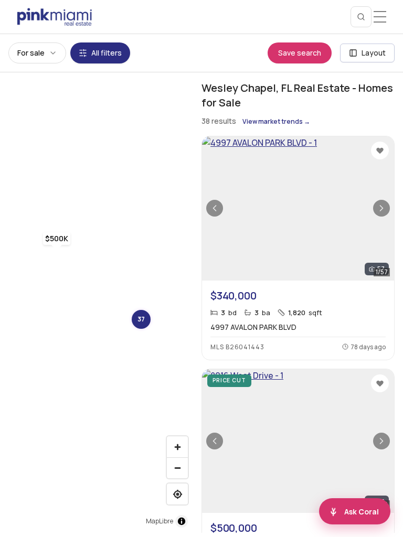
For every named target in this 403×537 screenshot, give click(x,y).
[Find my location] (177, 494)
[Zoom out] (177, 467)
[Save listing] (380, 150)
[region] (96, 302)
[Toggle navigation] (380, 16)
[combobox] (37, 52)
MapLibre (159, 521)
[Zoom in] (177, 446)
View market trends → (276, 121)
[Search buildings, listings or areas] (361, 16)
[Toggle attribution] (181, 521)
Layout (374, 53)
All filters (106, 53)
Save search (299, 53)
